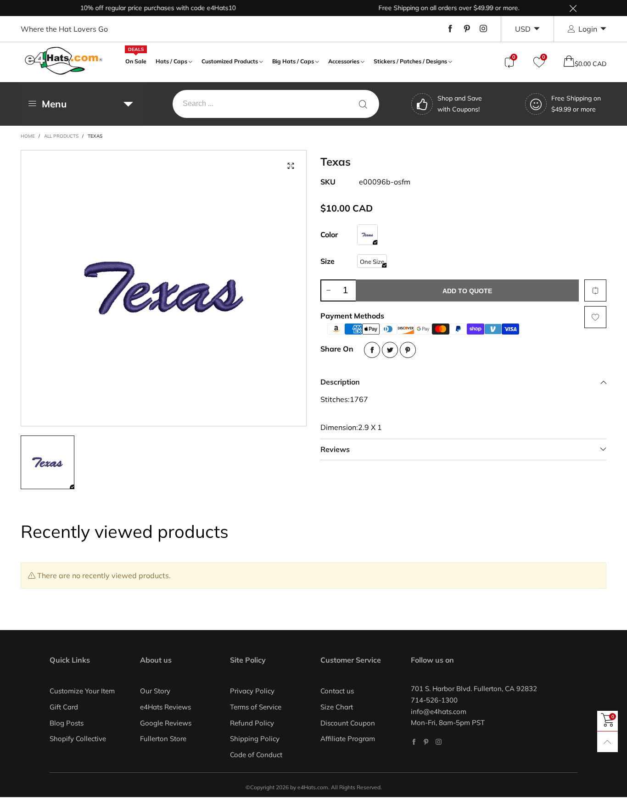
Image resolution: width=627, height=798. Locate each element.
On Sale (135, 60)
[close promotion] (573, 8)
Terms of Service (255, 707)
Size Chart (336, 707)
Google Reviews (165, 723)
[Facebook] (450, 28)
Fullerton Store (163, 738)
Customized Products (230, 61)
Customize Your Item (82, 690)
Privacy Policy (252, 690)
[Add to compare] (595, 290)
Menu (54, 104)
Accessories (343, 61)
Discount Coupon (347, 723)
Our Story (155, 690)
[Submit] (363, 104)
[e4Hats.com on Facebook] (414, 741)
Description (340, 381)
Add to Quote (467, 291)
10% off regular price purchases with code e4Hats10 (147, 8)
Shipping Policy (255, 738)
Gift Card (64, 707)
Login (587, 28)
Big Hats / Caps (293, 61)
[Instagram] (483, 28)
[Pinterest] (467, 28)
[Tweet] (390, 350)
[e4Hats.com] (64, 60)
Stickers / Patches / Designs (410, 61)
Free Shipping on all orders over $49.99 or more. (438, 8)
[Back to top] (607, 741)
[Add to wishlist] (595, 317)
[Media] (290, 166)
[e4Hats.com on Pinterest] (426, 741)
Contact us (337, 690)
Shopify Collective (78, 738)
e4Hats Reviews (165, 707)
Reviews (335, 449)
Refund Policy (252, 723)
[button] (328, 290)
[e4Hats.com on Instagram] (438, 741)
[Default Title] (367, 234)
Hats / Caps (171, 61)
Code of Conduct (256, 754)
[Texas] (164, 288)
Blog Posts (67, 723)
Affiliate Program (347, 738)
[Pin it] (408, 350)
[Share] (372, 350)
